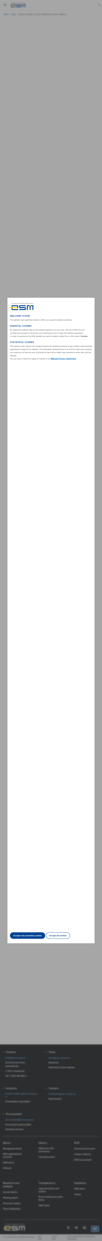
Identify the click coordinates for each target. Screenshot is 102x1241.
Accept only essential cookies (27, 935)
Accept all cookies (58, 935)
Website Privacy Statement (63, 358)
